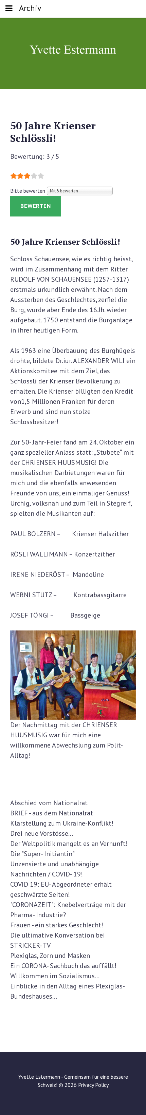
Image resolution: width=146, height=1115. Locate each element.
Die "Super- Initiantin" (42, 853)
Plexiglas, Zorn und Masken (50, 955)
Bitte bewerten (27, 190)
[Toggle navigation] (9, 8)
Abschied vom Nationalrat (49, 802)
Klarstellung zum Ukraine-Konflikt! (61, 823)
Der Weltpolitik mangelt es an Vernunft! (69, 843)
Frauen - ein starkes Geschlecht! (56, 925)
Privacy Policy (93, 1084)
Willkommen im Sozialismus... (54, 975)
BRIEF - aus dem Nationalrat (51, 813)
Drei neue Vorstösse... (41, 833)
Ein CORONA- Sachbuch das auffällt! (63, 965)
